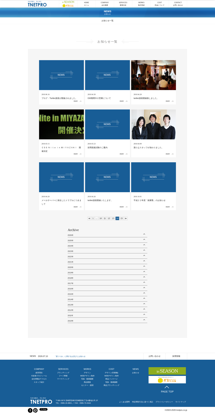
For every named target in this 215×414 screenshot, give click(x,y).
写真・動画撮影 (87, 379)
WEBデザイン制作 (87, 376)
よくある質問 (124, 402)
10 (101, 218)
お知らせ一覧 (107, 21)
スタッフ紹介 (39, 382)
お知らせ (135, 373)
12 (109, 218)
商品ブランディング (111, 385)
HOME (86, 4)
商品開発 (87, 382)
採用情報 (176, 356)
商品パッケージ (111, 379)
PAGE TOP (167, 391)
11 (105, 218)
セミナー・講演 (87, 385)
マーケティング (63, 379)
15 (121, 218)
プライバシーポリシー (164, 402)
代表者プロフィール (39, 376)
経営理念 (39, 373)
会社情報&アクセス (39, 379)
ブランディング (63, 373)
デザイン (87, 373)
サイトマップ (180, 402)
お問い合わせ (155, 356)
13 (113, 218)
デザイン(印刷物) (111, 373)
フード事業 (63, 376)
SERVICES (123, 4)
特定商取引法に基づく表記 (142, 402)
